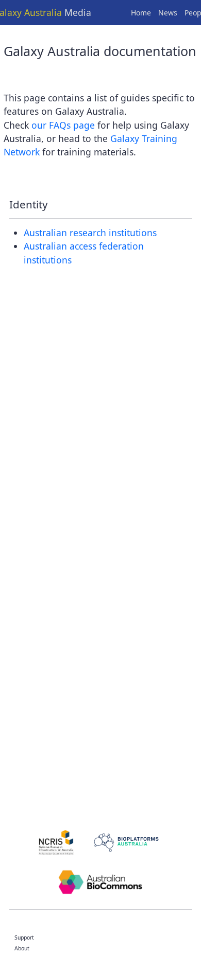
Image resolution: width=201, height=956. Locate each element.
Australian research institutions (90, 232)
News (167, 12)
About (21, 948)
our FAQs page (63, 125)
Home (141, 12)
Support (24, 937)
